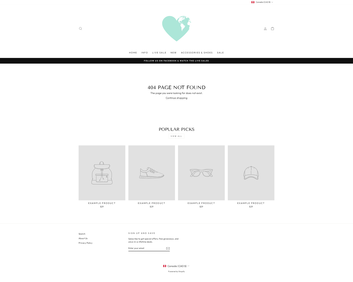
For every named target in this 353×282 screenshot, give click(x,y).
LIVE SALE (159, 52)
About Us (83, 238)
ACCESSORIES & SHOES (197, 52)
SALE (220, 52)
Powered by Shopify (176, 271)
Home (133, 52)
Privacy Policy (85, 243)
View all (176, 136)
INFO (144, 52)
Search (82, 233)
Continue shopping (176, 97)
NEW (174, 52)
